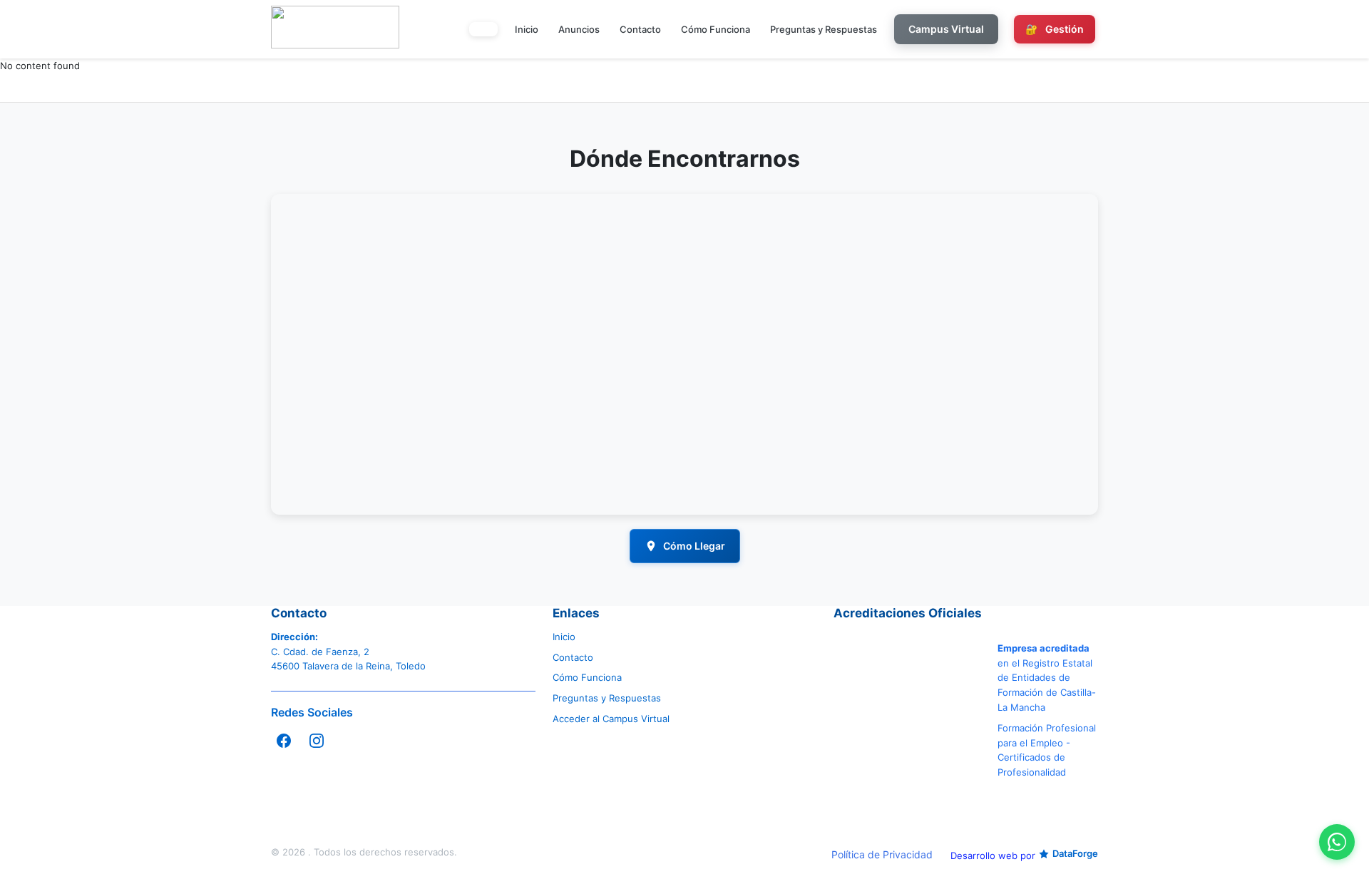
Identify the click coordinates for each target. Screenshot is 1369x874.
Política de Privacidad (882, 854)
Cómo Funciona (715, 29)
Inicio (526, 29)
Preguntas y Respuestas (823, 29)
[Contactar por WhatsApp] (1337, 842)
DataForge (1075, 853)
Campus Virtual (946, 29)
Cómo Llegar (694, 546)
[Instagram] (316, 741)
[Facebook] (284, 741)
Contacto (640, 29)
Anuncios (579, 29)
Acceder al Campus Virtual (611, 718)
